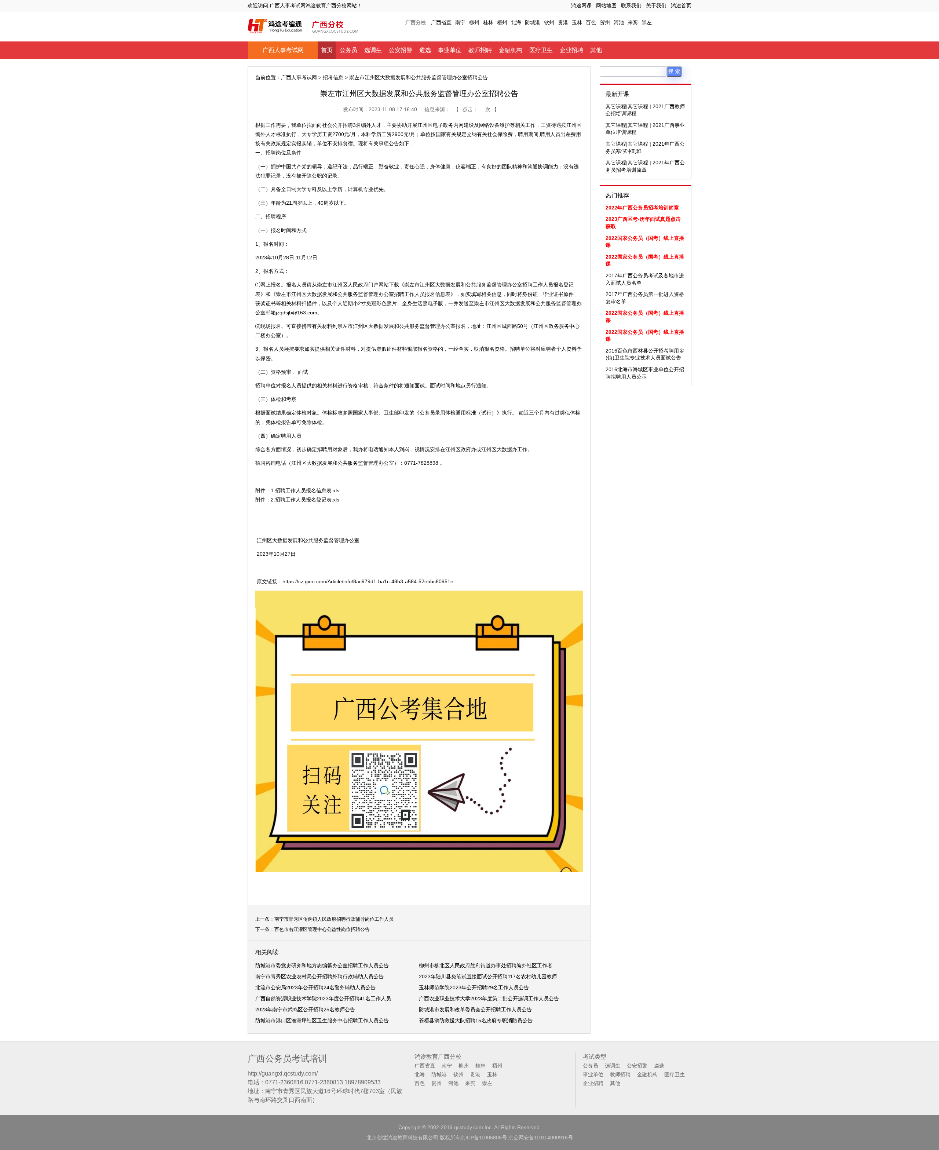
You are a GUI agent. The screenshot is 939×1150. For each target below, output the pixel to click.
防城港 (532, 22)
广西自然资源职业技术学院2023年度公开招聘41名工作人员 (323, 998)
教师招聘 (480, 50)
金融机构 (510, 50)
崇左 (647, 22)
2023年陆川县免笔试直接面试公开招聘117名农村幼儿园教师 (488, 976)
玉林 (577, 22)
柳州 (474, 22)
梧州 (502, 22)
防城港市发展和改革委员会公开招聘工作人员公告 (475, 1009)
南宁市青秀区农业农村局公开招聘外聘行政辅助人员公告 (319, 976)
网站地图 (606, 5)
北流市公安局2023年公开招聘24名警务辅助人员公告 (315, 987)
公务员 (348, 50)
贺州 (605, 22)
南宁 (460, 22)
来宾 (633, 22)
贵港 (563, 22)
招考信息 (333, 77)
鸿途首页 (681, 5)
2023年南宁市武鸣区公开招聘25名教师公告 (305, 1009)
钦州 (549, 22)
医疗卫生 (541, 50)
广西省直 (441, 22)
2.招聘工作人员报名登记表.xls (305, 500)
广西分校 (415, 22)
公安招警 (400, 50)
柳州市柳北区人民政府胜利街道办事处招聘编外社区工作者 (485, 965)
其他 (596, 50)
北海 (516, 22)
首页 (327, 50)
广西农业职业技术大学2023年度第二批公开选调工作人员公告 (489, 998)
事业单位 (449, 50)
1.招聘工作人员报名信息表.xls (305, 490)
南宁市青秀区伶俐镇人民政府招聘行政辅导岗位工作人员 (334, 919)
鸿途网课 (581, 5)
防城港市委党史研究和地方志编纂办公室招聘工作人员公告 (322, 965)
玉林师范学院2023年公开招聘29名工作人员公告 (474, 987)
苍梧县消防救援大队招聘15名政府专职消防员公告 (476, 1020)
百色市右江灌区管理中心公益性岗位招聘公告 (322, 929)
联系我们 (631, 5)
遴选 (425, 50)
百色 (591, 22)
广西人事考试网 (283, 50)
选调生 (373, 50)
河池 (619, 22)
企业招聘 (571, 50)
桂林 (488, 22)
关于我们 (656, 5)
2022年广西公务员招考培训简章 (642, 208)
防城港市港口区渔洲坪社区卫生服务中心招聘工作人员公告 (322, 1020)
